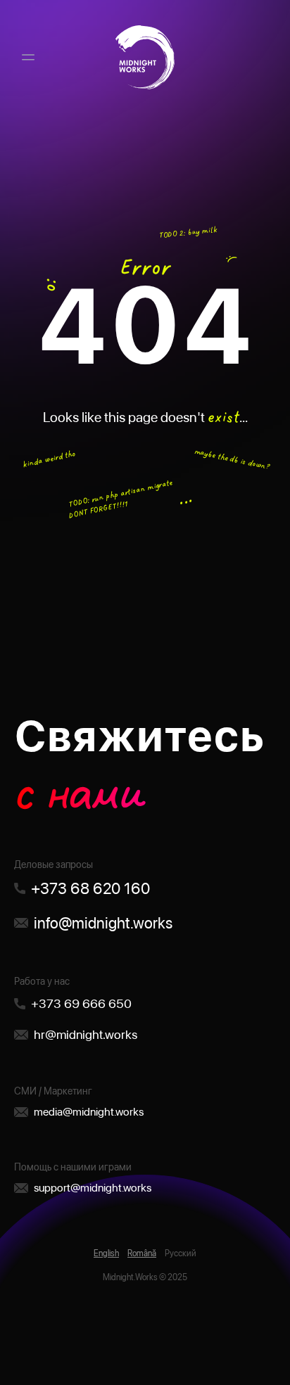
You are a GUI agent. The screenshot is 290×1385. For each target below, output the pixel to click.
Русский (180, 1253)
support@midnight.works (92, 1187)
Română (141, 1253)
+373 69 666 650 (81, 1003)
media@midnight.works (89, 1111)
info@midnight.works (103, 923)
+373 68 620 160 (90, 888)
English (106, 1253)
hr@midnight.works (85, 1034)
